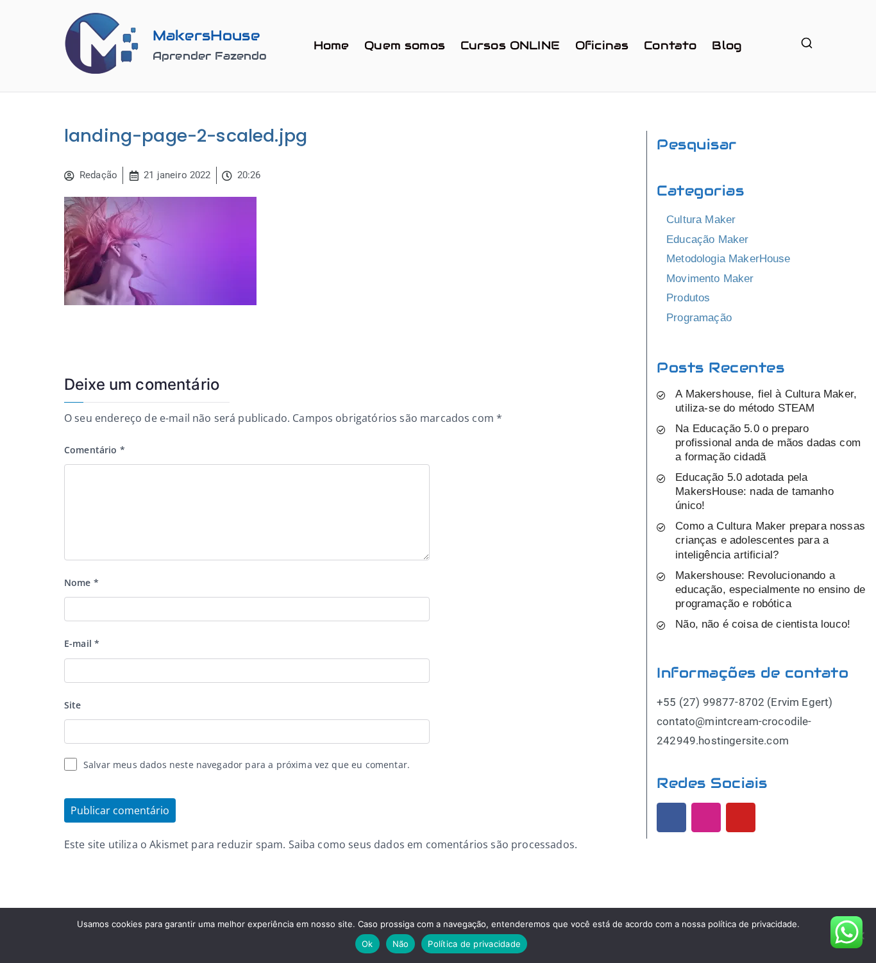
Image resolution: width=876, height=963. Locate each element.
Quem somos (404, 45)
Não (400, 944)
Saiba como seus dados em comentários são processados (432, 844)
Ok (367, 944)
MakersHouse (206, 35)
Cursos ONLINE (510, 45)
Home (332, 45)
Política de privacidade (474, 944)
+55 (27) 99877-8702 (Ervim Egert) (744, 702)
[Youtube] (740, 817)
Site (72, 705)
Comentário (94, 450)
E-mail (81, 643)
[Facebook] (671, 817)
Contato (670, 45)
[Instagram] (706, 817)
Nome (81, 582)
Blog (726, 45)
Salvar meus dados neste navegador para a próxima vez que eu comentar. (246, 764)
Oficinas (601, 45)
